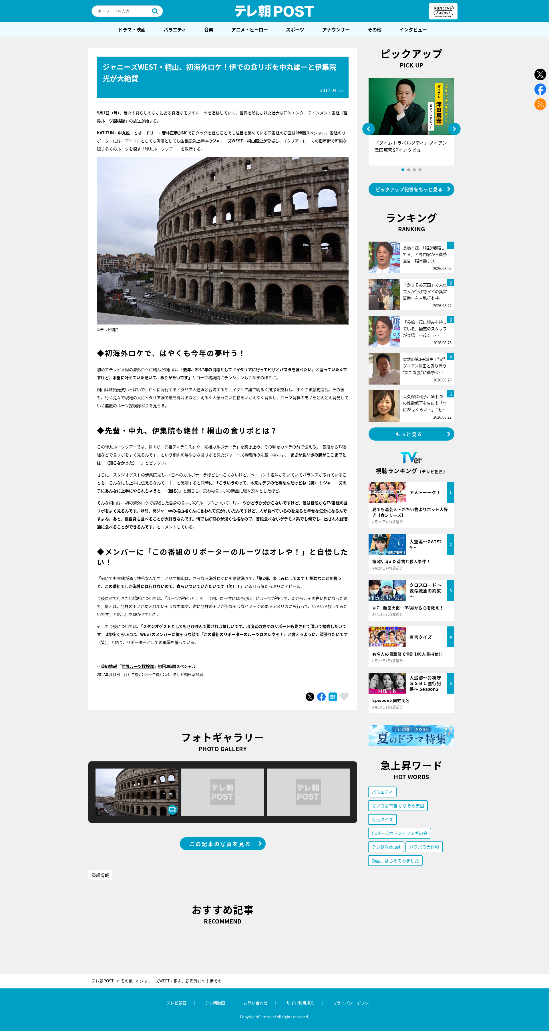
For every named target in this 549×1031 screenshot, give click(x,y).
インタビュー (413, 29)
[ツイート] (310, 696)
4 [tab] (420, 169)
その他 (374, 29)
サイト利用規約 (300, 1003)
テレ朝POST (274, 11)
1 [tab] (402, 169)
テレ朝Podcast (386, 847)
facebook (540, 89)
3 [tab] (414, 169)
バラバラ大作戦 (424, 847)
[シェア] (321, 696)
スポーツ (295, 29)
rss (540, 104)
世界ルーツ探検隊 (138, 666)
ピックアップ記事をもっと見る (409, 189)
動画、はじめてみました (395, 860)
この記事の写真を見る (220, 843)
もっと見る (409, 434)
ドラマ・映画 (132, 29)
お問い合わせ (256, 1003)
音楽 (208, 29)
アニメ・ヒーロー (249, 29)
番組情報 (100, 875)
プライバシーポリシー (353, 1003)
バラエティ (175, 29)
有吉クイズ (382, 819)
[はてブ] (333, 696)
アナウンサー (336, 29)
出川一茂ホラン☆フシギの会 (399, 833)
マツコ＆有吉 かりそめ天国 (398, 806)
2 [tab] (408, 169)
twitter (540, 74)
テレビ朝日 (176, 1003)
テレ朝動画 (215, 1003)
